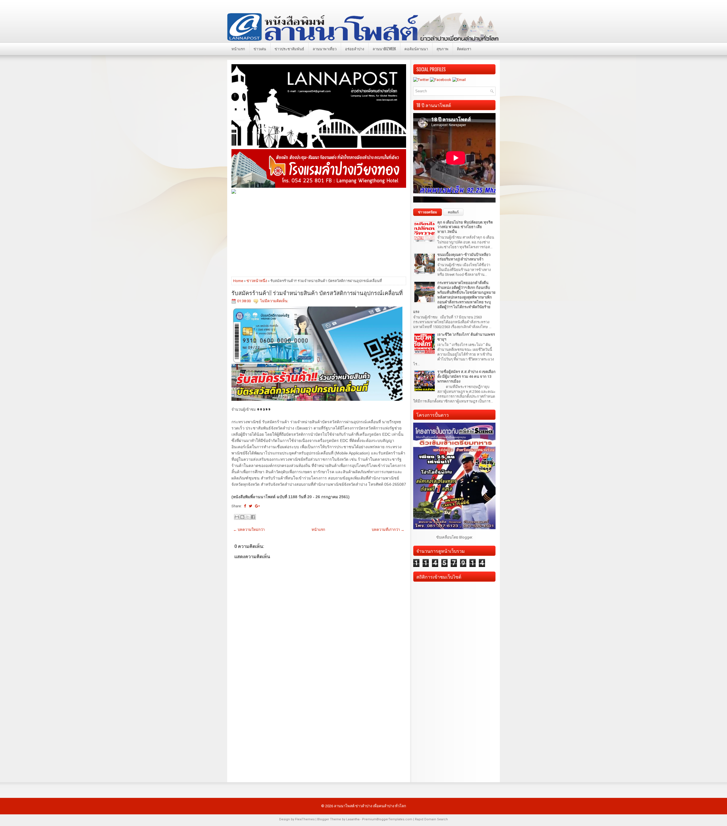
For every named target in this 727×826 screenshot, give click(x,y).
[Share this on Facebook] (245, 506)
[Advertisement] (318, 235)
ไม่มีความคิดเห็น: (274, 301)
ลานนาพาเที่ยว (325, 48)
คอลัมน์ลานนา (416, 48)
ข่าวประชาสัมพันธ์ (289, 48)
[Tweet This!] (250, 506)
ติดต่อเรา (464, 48)
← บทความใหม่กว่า (249, 529)
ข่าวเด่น (260, 48)
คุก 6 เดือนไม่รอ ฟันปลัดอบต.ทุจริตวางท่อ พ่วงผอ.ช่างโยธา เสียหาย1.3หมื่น (465, 227)
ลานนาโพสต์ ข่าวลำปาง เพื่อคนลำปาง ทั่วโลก (370, 806)
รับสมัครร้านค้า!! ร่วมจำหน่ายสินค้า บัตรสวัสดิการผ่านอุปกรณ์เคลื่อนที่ (317, 292)
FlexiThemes (305, 819)
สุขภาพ (442, 48)
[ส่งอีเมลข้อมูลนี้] (237, 517)
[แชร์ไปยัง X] (247, 517)
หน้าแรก (238, 48)
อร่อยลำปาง (354, 48)
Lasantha (353, 819)
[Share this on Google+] (257, 506)
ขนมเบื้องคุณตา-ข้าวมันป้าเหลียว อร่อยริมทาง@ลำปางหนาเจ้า (463, 257)
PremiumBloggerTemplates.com (387, 819)
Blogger (465, 537)
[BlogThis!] (242, 517)
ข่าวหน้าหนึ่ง (256, 281)
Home (238, 281)
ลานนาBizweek (384, 48)
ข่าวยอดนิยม (427, 212)
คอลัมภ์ (453, 212)
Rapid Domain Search (431, 819)
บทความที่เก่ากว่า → (388, 529)
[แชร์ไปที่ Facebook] (253, 517)
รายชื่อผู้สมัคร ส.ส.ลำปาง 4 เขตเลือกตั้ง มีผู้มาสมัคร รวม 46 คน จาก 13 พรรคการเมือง (466, 376)
